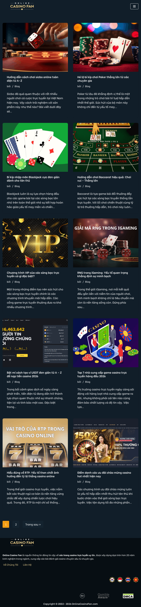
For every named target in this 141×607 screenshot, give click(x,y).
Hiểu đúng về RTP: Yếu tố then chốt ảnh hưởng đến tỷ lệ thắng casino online (33, 474)
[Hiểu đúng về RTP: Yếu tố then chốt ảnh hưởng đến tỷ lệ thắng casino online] (35, 442)
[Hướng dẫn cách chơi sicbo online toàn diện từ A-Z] (35, 47)
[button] (134, 6)
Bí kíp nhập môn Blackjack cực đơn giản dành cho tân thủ (33, 178)
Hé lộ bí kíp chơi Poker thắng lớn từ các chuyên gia (103, 78)
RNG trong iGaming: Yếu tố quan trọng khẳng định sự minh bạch (102, 274)
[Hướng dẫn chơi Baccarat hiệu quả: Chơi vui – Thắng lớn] (105, 147)
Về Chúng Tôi (10, 564)
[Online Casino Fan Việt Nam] (22, 6)
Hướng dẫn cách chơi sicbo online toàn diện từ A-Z (32, 78)
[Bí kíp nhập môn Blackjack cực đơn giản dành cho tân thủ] (35, 147)
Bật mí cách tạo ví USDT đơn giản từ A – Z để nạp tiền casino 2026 (34, 374)
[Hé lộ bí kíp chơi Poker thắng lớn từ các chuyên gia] (105, 47)
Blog (17, 86)
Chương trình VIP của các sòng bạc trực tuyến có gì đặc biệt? (33, 274)
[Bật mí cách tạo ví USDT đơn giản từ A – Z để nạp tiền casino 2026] (35, 342)
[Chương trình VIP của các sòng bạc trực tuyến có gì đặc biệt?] (35, 242)
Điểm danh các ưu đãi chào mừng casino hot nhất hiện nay (104, 474)
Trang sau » (33, 524)
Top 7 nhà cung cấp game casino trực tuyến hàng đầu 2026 (102, 374)
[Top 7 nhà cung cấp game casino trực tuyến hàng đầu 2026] (105, 342)
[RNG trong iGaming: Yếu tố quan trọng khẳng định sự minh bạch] (105, 242)
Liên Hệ (27, 564)
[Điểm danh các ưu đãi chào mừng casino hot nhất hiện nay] (105, 442)
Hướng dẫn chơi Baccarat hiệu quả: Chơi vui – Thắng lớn (104, 178)
